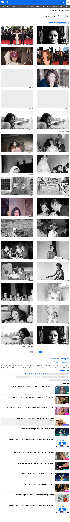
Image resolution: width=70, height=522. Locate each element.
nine (43, 365)
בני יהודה (41, 367)
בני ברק (49, 367)
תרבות (37, 6)
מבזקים (55, 6)
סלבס (14, 6)
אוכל (20, 6)
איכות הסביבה (27, 365)
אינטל (21, 365)
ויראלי (42, 6)
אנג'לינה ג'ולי (66, 367)
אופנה (32, 365)
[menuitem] (61, 6)
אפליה (57, 367)
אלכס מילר (17, 365)
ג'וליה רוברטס (65, 365)
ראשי (67, 6)
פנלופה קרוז (51, 365)
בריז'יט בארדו (15, 367)
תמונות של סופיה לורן (57, 10)
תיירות (9, 6)
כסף (31, 6)
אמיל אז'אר (11, 365)
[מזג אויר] (7, 2)
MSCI (46, 365)
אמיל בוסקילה (4, 365)
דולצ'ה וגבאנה (58, 365)
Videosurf (39, 365)
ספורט (48, 6)
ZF (35, 365)
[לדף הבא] (31, 352)
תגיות (63, 2)
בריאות (26, 6)
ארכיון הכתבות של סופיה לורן (59, 359)
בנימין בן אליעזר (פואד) (28, 367)
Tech (3, 6)
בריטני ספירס (4, 367)
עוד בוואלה (65, 383)
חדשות (61, 6)
